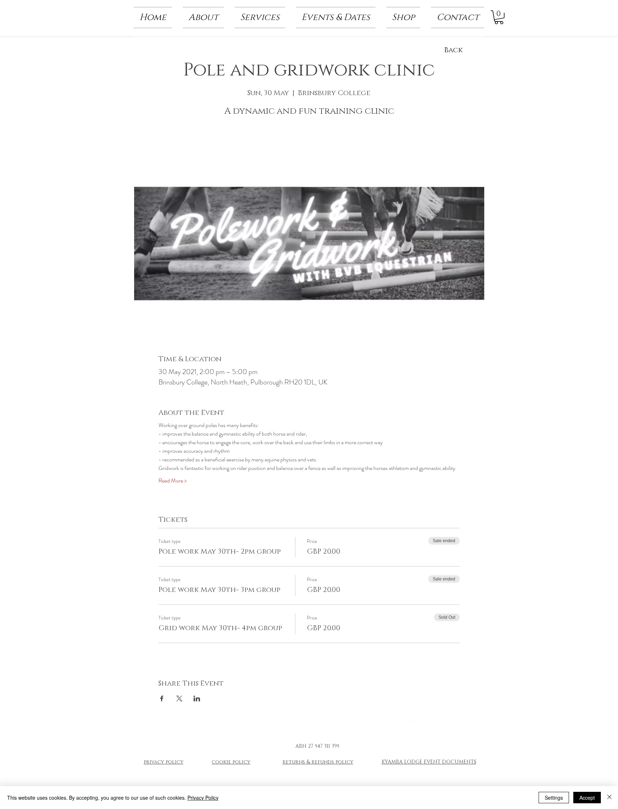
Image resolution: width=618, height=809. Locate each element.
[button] (203, 17)
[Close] (609, 797)
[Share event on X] (179, 698)
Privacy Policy (203, 797)
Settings (554, 797)
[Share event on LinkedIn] (196, 698)
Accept (587, 797)
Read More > (172, 481)
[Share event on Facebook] (161, 698)
